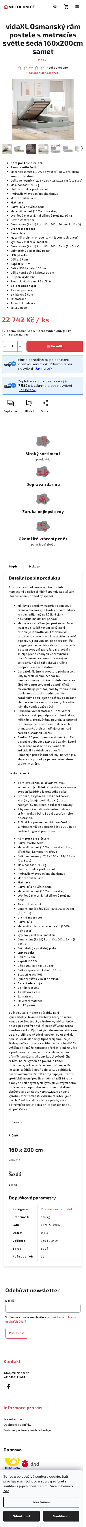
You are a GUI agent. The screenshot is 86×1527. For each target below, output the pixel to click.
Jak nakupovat (14, 1419)
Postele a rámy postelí (57, 1209)
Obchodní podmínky (18, 1425)
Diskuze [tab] (34, 566)
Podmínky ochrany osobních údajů (27, 1430)
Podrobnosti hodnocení (42, 73)
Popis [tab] (13, 566)
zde (6, 1491)
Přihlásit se (16, 1333)
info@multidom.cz (16, 1373)
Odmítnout (21, 1516)
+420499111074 (14, 1377)
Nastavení (41, 1502)
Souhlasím (61, 1516)
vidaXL (43, 60)
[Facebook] (9, 1387)
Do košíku (57, 346)
